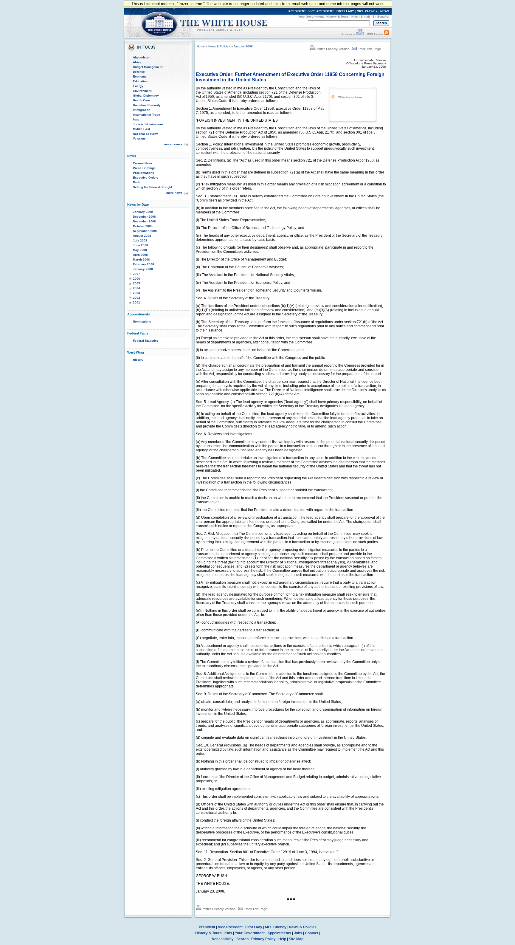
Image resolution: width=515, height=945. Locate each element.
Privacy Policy (263, 939)
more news (174, 192)
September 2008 (145, 231)
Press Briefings (144, 168)
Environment (142, 90)
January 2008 (143, 269)
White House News (350, 97)
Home (201, 46)
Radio (137, 182)
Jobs (298, 933)
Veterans (139, 138)
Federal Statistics (146, 340)
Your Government (311, 16)
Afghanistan (141, 57)
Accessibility (223, 939)
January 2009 (143, 211)
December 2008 (144, 216)
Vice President (230, 927)
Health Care (141, 100)
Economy (140, 76)
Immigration (141, 109)
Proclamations (143, 172)
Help (282, 939)
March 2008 (141, 259)
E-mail (365, 16)
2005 (136, 283)
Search (242, 939)
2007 (136, 273)
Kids (354, 16)
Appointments (279, 933)
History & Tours (337, 16)
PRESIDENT (297, 11)
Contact (311, 933)
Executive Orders (146, 177)
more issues (173, 144)
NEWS (384, 11)
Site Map (296, 939)
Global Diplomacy (146, 95)
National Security (145, 133)
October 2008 (143, 226)
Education (140, 81)
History (138, 359)
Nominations (142, 321)
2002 (136, 297)
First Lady (253, 927)
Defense (139, 71)
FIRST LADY (345, 11)
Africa (137, 62)
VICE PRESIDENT (321, 11)
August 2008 (142, 235)
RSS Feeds (375, 34)
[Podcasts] (360, 34)
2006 (136, 278)
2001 (136, 302)
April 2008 (140, 254)
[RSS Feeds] (386, 34)
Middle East (141, 129)
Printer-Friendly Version (332, 49)
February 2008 (143, 264)
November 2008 (144, 221)
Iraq (136, 119)
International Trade (146, 114)
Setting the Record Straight (152, 187)
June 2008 (140, 245)
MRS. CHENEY (367, 11)
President (207, 927)
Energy (138, 86)
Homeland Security (147, 105)
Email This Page (369, 49)
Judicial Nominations (148, 124)
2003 (136, 293)
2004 (136, 288)
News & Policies (219, 46)
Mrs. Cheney (275, 927)
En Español (381, 16)
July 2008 (140, 240)
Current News (143, 163)
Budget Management (147, 67)
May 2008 (140, 250)
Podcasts (348, 34)
